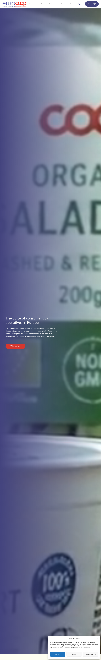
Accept (57, 654)
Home (31, 4)
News (63, 4)
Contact (72, 4)
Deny (74, 654)
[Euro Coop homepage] (14, 4)
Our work (52, 4)
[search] (80, 4)
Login (93, 4)
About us (40, 4)
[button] (97, 638)
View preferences (90, 654)
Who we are (15, 346)
